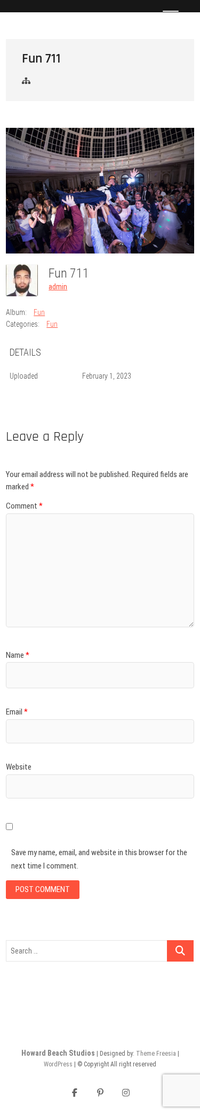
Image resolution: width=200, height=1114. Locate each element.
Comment (24, 506)
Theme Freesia (156, 1053)
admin (58, 286)
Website (18, 767)
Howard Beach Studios (58, 1053)
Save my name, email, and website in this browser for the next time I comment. (99, 859)
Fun (39, 312)
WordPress (58, 1064)
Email (17, 712)
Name (17, 655)
